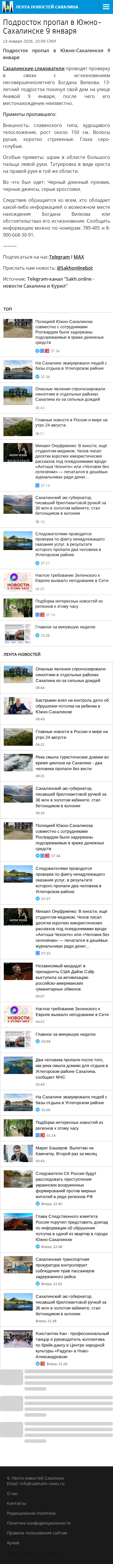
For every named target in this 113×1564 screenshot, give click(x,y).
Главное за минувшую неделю (65, 627)
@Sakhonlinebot (75, 268)
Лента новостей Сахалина (33, 1552)
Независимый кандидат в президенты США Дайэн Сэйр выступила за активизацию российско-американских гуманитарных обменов (65, 977)
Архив (13, 1542)
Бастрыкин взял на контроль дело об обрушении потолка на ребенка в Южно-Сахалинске (72, 706)
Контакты (16, 1503)
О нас (12, 1493)
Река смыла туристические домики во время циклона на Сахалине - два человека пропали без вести (72, 763)
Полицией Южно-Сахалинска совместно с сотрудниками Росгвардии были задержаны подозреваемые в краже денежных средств (69, 332)
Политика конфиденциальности (39, 1523)
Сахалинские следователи (34, 68)
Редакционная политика (31, 1513)
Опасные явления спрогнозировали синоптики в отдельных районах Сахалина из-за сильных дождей (70, 394)
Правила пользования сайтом (37, 1533)
